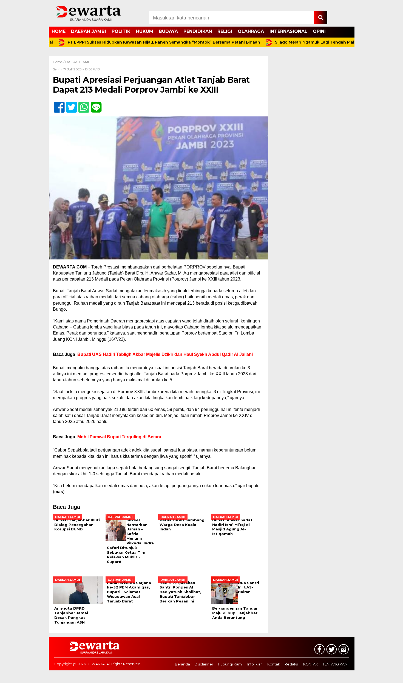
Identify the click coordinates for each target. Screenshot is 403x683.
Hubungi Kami (230, 664)
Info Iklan (255, 664)
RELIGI (224, 31)
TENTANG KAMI (335, 664)
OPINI (319, 31)
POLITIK (121, 31)
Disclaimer (204, 664)
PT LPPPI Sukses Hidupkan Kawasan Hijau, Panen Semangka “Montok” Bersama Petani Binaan (148, 42)
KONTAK (310, 664)
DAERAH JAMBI (88, 31)
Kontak (273, 664)
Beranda (182, 664)
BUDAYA (168, 31)
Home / (59, 62)
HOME (59, 31)
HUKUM (144, 31)
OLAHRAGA (251, 31)
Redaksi (292, 664)
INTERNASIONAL (288, 31)
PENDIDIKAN (197, 31)
